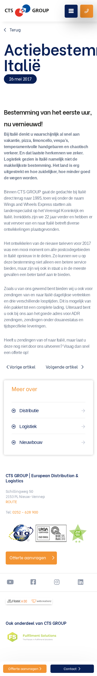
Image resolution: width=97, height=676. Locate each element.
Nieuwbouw (30, 442)
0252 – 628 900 (25, 512)
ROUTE (11, 501)
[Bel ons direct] (86, 11)
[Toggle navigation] (71, 11)
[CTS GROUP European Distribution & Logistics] (27, 10)
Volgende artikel (62, 367)
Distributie (29, 410)
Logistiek (28, 426)
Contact (70, 668)
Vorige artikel (22, 367)
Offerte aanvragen (28, 557)
